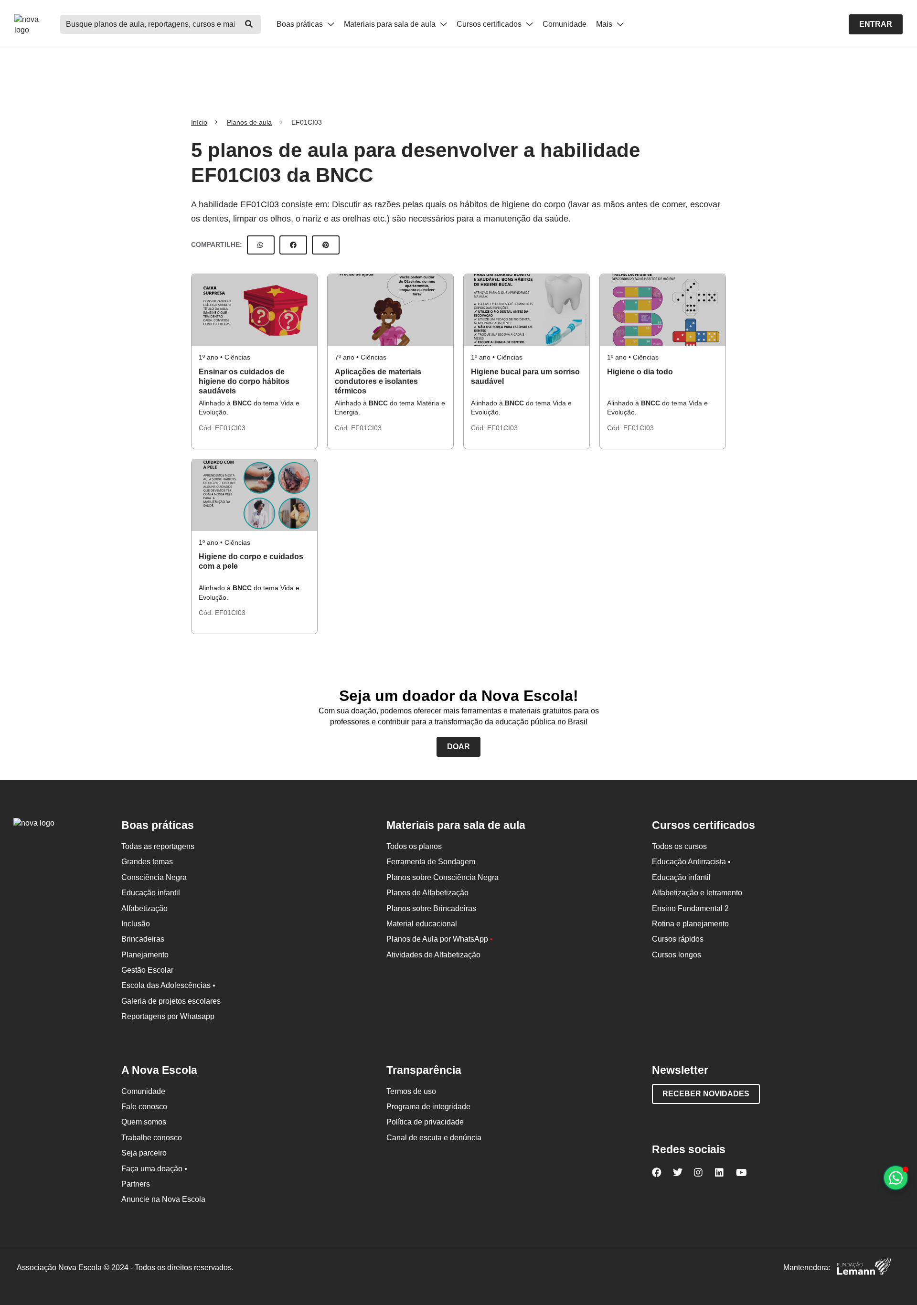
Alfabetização (144, 908)
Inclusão (135, 924)
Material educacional (421, 924)
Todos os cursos (679, 846)
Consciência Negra (154, 877)
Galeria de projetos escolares (171, 1001)
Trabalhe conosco (151, 1138)
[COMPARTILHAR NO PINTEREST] (326, 245)
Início (199, 122)
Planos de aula (249, 122)
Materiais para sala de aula (390, 24)
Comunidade (564, 24)
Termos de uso (411, 1091)
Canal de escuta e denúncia (433, 1138)
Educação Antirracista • (691, 862)
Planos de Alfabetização (427, 893)
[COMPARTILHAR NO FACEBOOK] (293, 245)
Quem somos (143, 1122)
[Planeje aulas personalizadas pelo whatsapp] (895, 1177)
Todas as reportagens (157, 846)
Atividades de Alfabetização (433, 955)
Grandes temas (147, 862)
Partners (135, 1184)
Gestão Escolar (147, 970)
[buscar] (249, 24)
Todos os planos (414, 846)
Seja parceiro (144, 1153)
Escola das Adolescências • (168, 985)
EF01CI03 (230, 428)
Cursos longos (676, 955)
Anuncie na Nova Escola (163, 1199)
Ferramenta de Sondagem (430, 862)
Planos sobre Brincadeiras (431, 908)
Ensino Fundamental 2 (690, 908)
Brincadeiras (142, 939)
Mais (605, 24)
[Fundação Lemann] (864, 1268)
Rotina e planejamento (690, 924)
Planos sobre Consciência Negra (442, 877)
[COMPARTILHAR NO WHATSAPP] (261, 245)
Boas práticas (301, 24)
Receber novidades (705, 1094)
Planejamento (145, 955)
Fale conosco (144, 1107)
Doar (458, 747)
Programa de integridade (428, 1107)
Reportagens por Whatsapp (167, 1016)
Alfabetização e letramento (697, 893)
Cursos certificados (490, 24)
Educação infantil (150, 893)
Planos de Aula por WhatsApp (439, 939)
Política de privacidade (425, 1122)
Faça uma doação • (154, 1169)
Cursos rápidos (678, 939)
